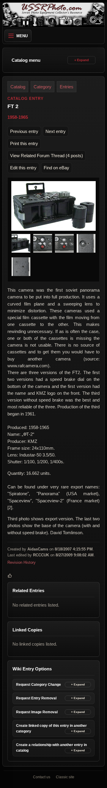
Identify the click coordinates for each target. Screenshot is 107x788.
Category (42, 86)
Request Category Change (38, 685)
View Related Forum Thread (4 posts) (46, 155)
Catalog (17, 86)
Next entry (55, 131)
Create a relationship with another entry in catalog (51, 748)
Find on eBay (56, 167)
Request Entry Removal (36, 698)
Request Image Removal (37, 712)
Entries (66, 86)
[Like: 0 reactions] (9, 575)
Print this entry (24, 143)
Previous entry (24, 131)
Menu (22, 36)
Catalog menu (26, 60)
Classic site (65, 777)
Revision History (21, 562)
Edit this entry (23, 167)
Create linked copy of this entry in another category (51, 728)
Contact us (41, 777)
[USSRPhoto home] (53, 15)
